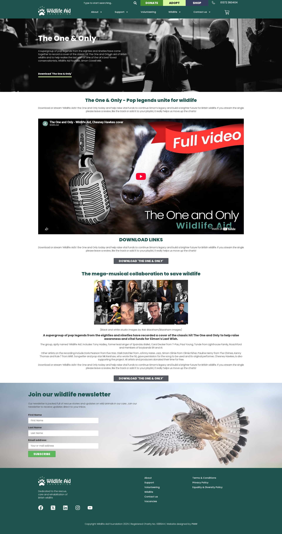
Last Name (35, 427)
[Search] (135, 3)
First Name (35, 415)
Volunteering (148, 12)
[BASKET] (227, 12)
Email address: (37, 440)
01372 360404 (229, 2)
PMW (194, 524)
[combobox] (106, 3)
